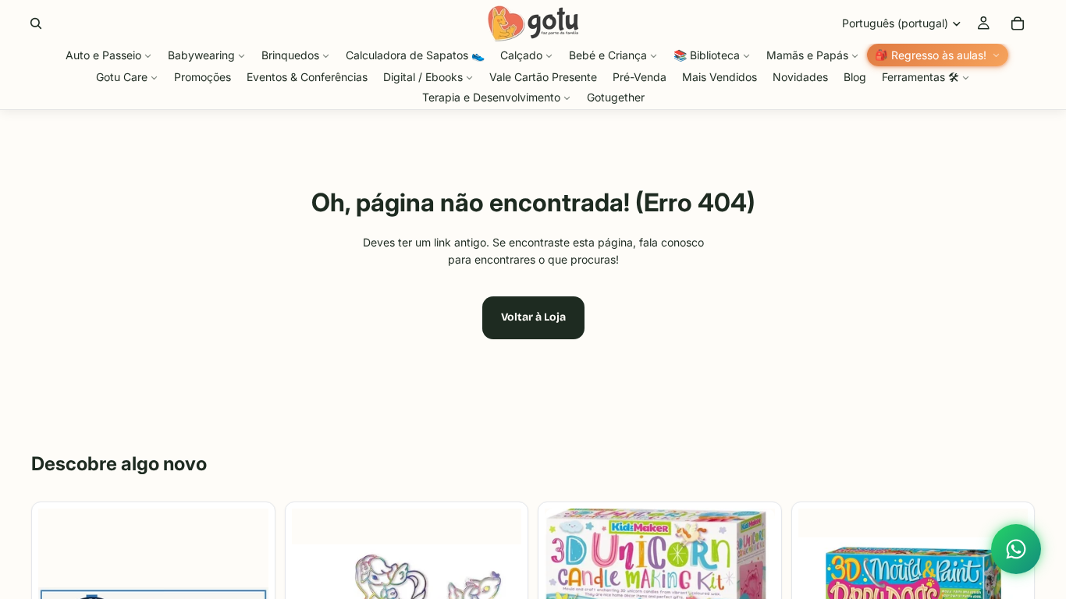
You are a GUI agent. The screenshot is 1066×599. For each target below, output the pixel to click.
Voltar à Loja (533, 317)
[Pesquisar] (36, 23)
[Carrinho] (1017, 23)
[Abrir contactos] (1016, 549)
